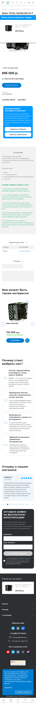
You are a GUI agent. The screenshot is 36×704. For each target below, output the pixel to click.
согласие (13, 558)
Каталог (5, 604)
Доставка (22, 100)
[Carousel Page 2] (10, 504)
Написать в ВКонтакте (18, 134)
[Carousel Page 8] (23, 504)
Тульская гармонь (25, 251)
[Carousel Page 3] (12, 504)
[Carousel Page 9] (26, 504)
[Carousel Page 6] (19, 504)
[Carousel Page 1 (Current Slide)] (7, 504)
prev (4, 504)
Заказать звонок (18, 553)
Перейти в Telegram (18, 129)
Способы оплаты (8, 100)
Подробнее (8, 687)
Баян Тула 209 (12, 323)
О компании (7, 615)
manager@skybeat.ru (19, 637)
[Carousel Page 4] (14, 504)
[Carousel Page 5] (17, 504)
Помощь (5, 609)
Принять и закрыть (23, 692)
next (32, 504)
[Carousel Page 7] (21, 504)
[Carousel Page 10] (28, 504)
